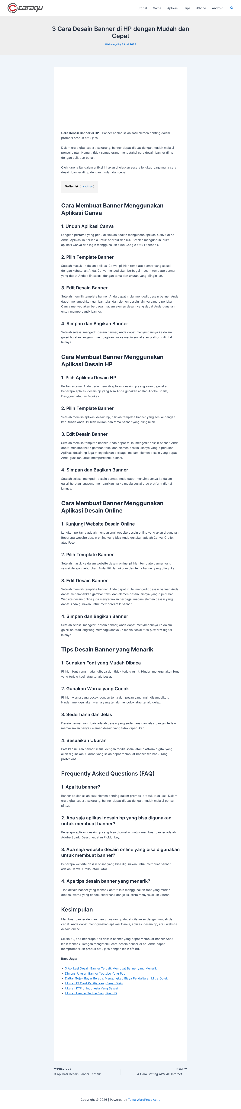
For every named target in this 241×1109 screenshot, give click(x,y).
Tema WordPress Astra (144, 1099)
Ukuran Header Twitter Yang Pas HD (91, 993)
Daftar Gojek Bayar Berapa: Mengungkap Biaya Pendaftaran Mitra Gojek (116, 978)
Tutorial (141, 8)
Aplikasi (172, 8)
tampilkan (87, 186)
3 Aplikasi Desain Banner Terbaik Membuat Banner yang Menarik (111, 968)
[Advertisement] (120, 102)
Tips (187, 8)
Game (157, 8)
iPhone (201, 8)
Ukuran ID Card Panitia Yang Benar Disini (94, 983)
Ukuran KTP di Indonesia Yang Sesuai (91, 988)
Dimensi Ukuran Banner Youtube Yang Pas (95, 973)
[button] (231, 8)
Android (217, 8)
